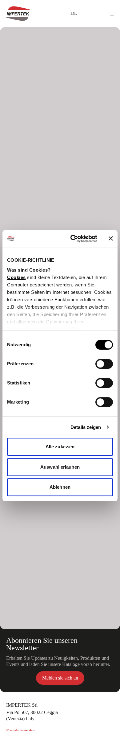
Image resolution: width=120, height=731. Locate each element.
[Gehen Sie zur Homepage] (18, 13)
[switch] (104, 364)
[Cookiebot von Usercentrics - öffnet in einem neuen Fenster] (72, 239)
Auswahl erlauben (60, 467)
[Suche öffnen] (96, 13)
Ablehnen (60, 487)
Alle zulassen (60, 446)
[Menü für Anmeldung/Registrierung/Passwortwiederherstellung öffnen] (84, 13)
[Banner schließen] (111, 238)
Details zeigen (85, 427)
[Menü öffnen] (110, 13)
